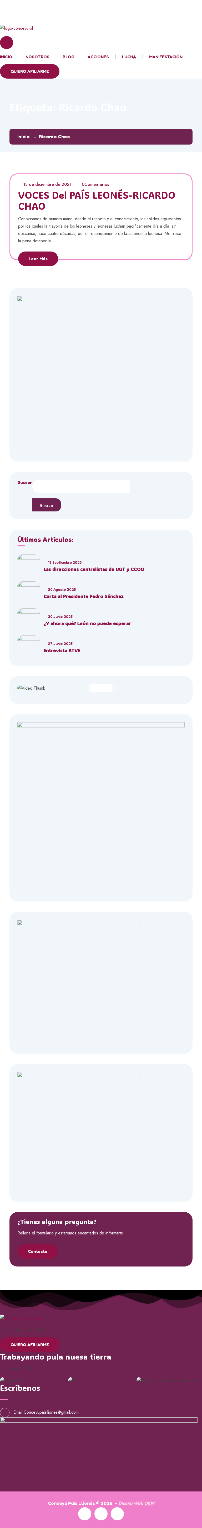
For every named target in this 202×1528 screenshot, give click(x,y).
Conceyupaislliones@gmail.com (51, 1412)
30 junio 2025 (60, 616)
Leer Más (38, 258)
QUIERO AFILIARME (30, 71)
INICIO (6, 56)
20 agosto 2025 (62, 589)
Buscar (24, 482)
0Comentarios (95, 184)
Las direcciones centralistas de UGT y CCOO (94, 569)
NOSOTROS (37, 56)
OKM (149, 1503)
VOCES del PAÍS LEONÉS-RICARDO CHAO (96, 200)
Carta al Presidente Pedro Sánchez (84, 596)
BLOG (68, 56)
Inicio (23, 136)
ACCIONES (98, 56)
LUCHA (129, 56)
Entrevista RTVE (62, 650)
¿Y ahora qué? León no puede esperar (87, 623)
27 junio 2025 (60, 643)
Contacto (37, 1251)
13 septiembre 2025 (65, 562)
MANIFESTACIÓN (166, 56)
